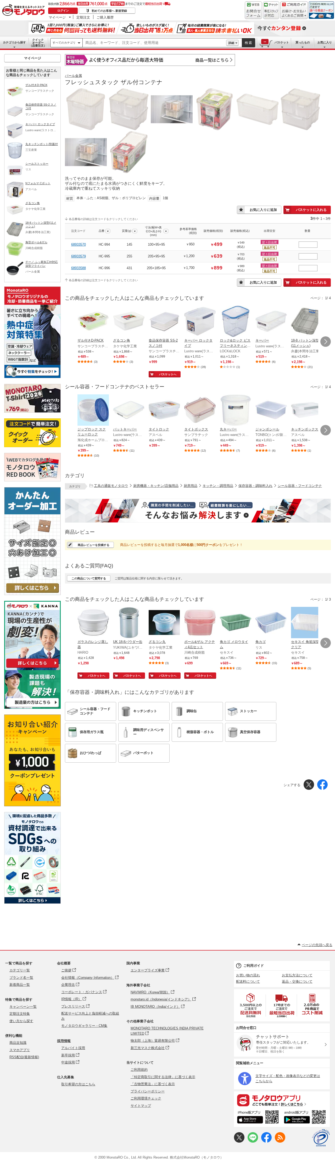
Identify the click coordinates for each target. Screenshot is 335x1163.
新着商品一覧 (19, 985)
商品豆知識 (17, 1043)
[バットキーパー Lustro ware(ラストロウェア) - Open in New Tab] (128, 410)
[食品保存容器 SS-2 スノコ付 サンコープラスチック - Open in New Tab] (164, 322)
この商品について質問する (88, 578)
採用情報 (64, 1041)
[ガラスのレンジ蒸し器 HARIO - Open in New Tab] (93, 623)
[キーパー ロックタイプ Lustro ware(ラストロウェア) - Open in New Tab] (200, 322)
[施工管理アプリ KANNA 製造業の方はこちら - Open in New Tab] (32, 707)
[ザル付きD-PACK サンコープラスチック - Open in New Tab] (93, 322)
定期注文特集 (19, 1014)
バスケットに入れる (311, 210)
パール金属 (73, 76)
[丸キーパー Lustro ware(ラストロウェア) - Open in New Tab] (235, 410)
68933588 (78, 268)
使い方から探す (21, 1021)
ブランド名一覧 (21, 978)
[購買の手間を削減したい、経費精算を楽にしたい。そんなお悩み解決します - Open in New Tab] (198, 511)
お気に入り (324, 42)
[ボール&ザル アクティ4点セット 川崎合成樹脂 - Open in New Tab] (200, 623)
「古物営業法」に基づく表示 (153, 1084)
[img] (24, 10)
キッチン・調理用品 (218, 486)
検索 (249, 43)
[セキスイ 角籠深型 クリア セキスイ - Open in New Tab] (306, 623)
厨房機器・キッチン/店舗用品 (155, 486)
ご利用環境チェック (146, 1098)
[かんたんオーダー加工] (32, 593)
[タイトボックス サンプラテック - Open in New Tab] (200, 410)
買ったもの (302, 42)
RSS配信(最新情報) (24, 1057)
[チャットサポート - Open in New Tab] (271, 10)
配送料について (248, 981)
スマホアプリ (19, 1050)
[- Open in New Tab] (251, 1005)
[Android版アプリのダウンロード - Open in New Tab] (306, 1118)
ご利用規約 (139, 1070)
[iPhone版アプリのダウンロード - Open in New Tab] (258, 1118)
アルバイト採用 (73, 1048)
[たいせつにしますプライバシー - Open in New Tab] (321, 1138)
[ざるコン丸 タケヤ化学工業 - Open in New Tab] (164, 623)
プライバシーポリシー (148, 1091)
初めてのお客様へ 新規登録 (109, 10)
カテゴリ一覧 (19, 970)
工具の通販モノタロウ (111, 486)
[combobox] (154, 42)
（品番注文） (38, 42)
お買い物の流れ (248, 975)
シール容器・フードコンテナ (300, 486)
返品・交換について (297, 981)
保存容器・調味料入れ (255, 486)
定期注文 (83, 17)
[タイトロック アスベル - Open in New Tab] (164, 410)
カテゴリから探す (14, 42)
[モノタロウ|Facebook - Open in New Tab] (266, 1141)
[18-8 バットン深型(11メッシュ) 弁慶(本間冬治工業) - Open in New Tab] (306, 322)
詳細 (231, 42)
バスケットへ (167, 374)
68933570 (78, 244)
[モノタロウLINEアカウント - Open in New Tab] (253, 1141)
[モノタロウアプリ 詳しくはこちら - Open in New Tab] (282, 1100)
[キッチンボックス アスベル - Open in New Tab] (306, 410)
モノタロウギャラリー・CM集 (84, 1026)
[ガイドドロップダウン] (294, 13)
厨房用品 (190, 486)
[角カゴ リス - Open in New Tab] (271, 623)
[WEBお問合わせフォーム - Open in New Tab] (253, 10)
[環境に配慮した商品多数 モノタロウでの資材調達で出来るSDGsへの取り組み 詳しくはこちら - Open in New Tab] (32, 902)
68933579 (78, 256)
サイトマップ (141, 1106)
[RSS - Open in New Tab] (280, 1141)
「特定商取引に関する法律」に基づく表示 (163, 1077)
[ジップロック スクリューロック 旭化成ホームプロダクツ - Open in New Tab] (93, 410)
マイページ (57, 17)
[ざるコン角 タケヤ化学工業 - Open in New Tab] (128, 322)
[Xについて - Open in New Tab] (239, 1141)
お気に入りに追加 (263, 210)
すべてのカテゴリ (64, 42)
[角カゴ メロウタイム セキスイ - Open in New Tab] (235, 623)
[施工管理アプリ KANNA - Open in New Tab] (32, 667)
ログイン (63, 10)
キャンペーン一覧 (23, 1007)
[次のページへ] (325, 341)
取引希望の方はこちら (78, 1084)
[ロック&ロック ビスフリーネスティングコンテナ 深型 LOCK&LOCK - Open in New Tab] (235, 322)
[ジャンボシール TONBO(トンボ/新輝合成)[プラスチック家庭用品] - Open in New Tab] (271, 410)
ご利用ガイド (253, 966)
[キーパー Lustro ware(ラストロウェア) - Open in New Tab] (271, 322)
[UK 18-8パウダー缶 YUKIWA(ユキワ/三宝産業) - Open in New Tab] (128, 623)
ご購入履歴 (105, 17)
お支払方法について (297, 975)
